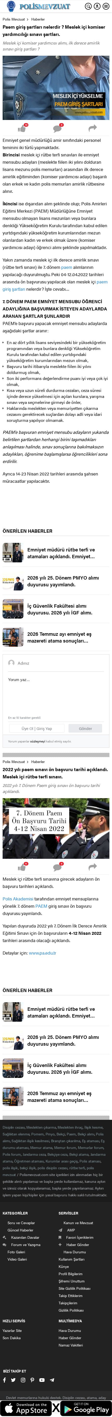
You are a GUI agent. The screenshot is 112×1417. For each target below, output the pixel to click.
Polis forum (12, 1154)
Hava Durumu (70, 1330)
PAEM (41, 906)
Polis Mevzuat (14, 19)
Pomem (37, 1133)
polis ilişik (10, 1167)
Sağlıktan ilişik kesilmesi (30, 1140)
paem (66, 267)
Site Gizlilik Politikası (74, 1288)
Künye (64, 1266)
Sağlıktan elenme (16, 1133)
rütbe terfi (77, 1167)
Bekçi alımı (86, 1133)
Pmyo (50, 1133)
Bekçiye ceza (57, 1154)
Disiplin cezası (14, 1127)
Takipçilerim (68, 1302)
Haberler (38, 19)
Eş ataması (90, 1140)
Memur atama (41, 1147)
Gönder (85, 728)
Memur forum (65, 1147)
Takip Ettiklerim (71, 1295)
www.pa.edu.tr (42, 953)
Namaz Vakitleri (71, 1345)
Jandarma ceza (34, 1154)
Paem (71, 1133)
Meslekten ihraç (70, 1127)
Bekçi (61, 1133)
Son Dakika (12, 1337)
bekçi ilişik (28, 1167)
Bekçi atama (79, 1154)
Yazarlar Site (12, 1330)
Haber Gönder (70, 1337)
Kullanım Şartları (71, 1259)
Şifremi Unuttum (72, 1280)
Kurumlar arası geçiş (62, 1161)
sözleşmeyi (37, 741)
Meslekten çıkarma (41, 1127)
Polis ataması (90, 1161)
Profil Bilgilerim (71, 1273)
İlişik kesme (93, 1127)
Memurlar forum (91, 1147)
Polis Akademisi (18, 898)
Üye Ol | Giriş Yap (37, 728)
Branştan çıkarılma (65, 1140)
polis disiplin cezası (52, 1167)
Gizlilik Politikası (71, 1310)
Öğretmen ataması (28, 1161)
